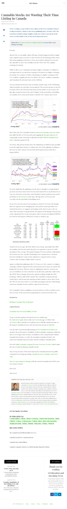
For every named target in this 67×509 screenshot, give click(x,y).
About (27, 504)
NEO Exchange (50, 421)
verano (37, 424)
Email (56, 404)
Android (14, 320)
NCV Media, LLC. (19, 504)
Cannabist (15, 419)
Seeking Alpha (18, 400)
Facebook (38, 320)
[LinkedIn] (4, 42)
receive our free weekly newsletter (31, 42)
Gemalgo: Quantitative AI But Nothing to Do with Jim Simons (11, 484)
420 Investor (22, 197)
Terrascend (15, 424)
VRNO (44, 424)
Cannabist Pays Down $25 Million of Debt (23, 311)
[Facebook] (4, 31)
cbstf (12, 421)
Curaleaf (26, 421)
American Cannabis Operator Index (48, 132)
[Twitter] (4, 36)
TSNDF (30, 424)
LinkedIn (51, 325)
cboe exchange (46, 419)
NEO (40, 421)
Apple (21, 320)
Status (51, 504)
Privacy (38, 504)
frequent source (25, 402)
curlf (34, 421)
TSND (24, 424)
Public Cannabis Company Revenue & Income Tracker (33, 344)
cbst (57, 419)
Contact (33, 504)
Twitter (14, 322)
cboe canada (32, 419)
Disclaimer (45, 504)
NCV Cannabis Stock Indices (46, 329)
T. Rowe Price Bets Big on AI (11, 469)
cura (18, 421)
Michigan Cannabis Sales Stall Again (21, 302)
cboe (23, 419)
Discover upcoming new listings (20, 361)
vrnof (51, 424)
